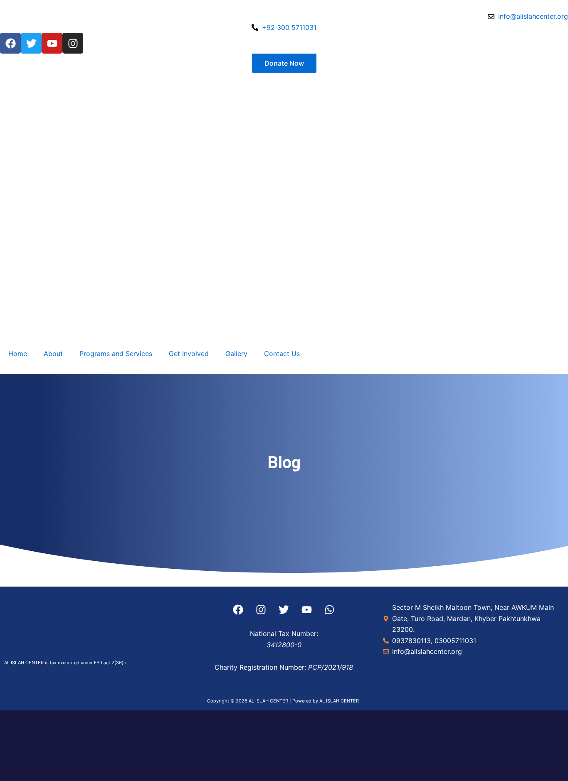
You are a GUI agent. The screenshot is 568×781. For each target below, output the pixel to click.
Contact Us (282, 353)
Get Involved (189, 353)
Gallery (236, 353)
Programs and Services (115, 353)
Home (17, 353)
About (53, 353)
